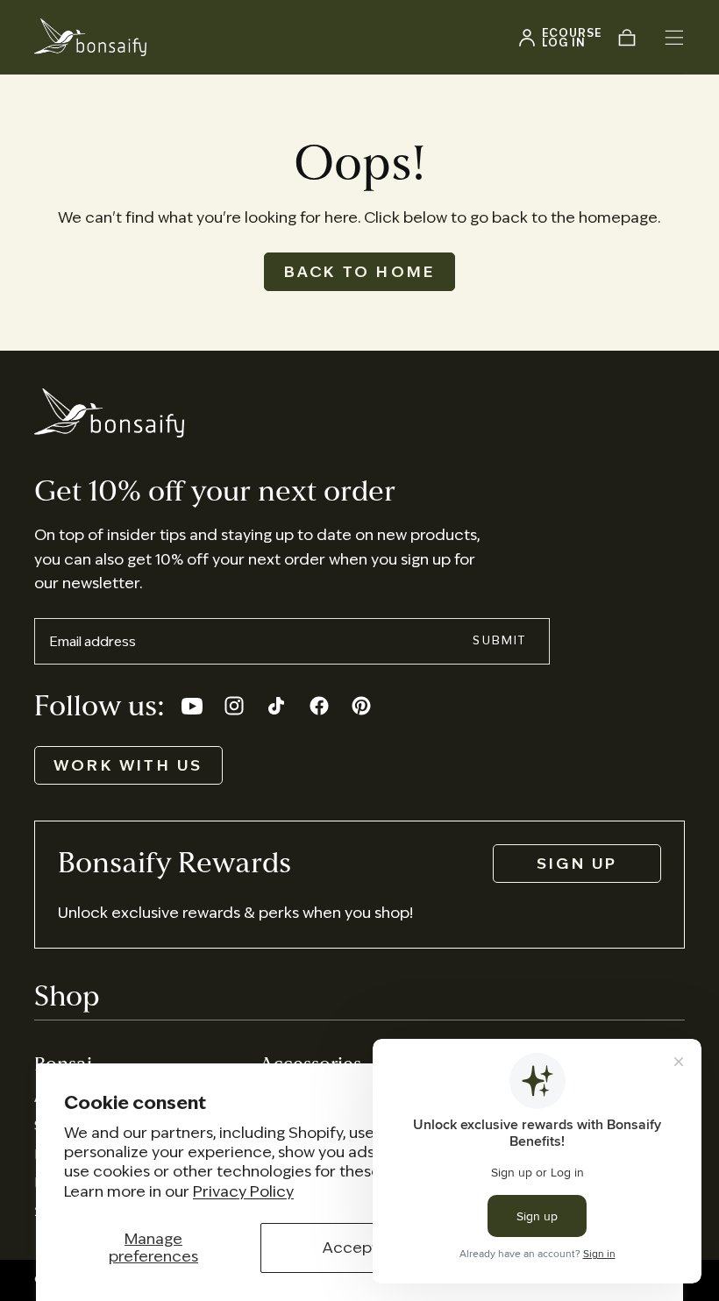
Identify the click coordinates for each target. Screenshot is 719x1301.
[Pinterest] (361, 705)
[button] (674, 37)
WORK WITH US (128, 765)
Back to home (360, 271)
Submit (499, 640)
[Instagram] (234, 705)
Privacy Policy (243, 1191)
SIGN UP (577, 863)
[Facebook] (319, 705)
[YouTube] (192, 705)
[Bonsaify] (109, 412)
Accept (350, 1247)
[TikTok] (276, 705)
